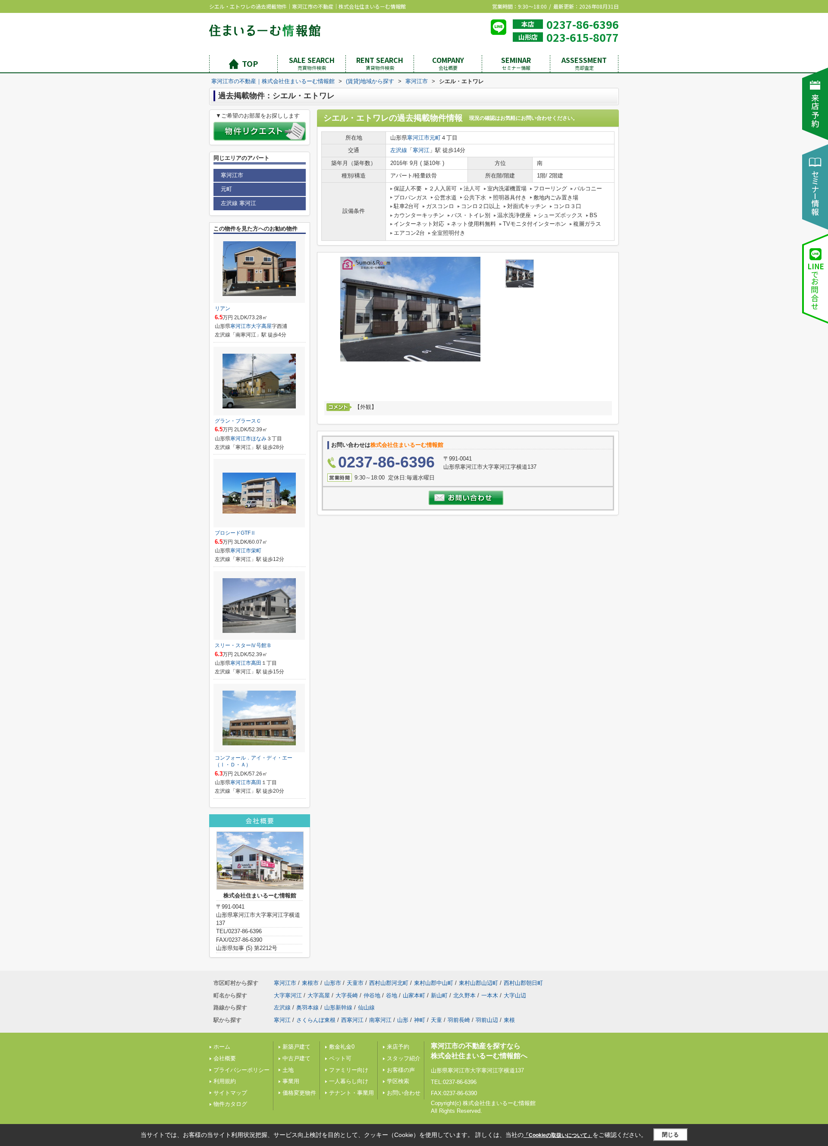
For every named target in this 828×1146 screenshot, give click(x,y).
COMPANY (448, 63)
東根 (509, 1020)
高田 (256, 663)
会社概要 (224, 1058)
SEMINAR (516, 63)
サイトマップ (230, 1093)
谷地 (391, 995)
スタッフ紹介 (403, 1058)
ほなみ (259, 439)
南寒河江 (380, 1020)
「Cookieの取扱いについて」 (558, 1135)
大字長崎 (347, 995)
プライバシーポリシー (241, 1070)
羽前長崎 (459, 1020)
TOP (250, 63)
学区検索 (398, 1081)
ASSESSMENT (584, 63)
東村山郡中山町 (433, 983)
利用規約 (224, 1081)
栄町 (256, 551)
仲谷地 (372, 995)
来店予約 (398, 1046)
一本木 (489, 995)
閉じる (670, 1134)
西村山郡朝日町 (523, 983)
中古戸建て (296, 1058)
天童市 (355, 983)
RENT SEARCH (379, 63)
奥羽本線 (307, 1007)
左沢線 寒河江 (238, 203)
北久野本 (464, 995)
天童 (436, 1020)
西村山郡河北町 (388, 983)
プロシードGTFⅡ (235, 533)
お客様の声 (401, 1070)
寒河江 (421, 150)
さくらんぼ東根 (316, 1020)
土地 (288, 1070)
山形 (402, 1020)
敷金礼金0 (341, 1046)
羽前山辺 (487, 1020)
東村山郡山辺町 (478, 983)
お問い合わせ (403, 1093)
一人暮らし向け (348, 1081)
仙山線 (366, 1007)
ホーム (221, 1046)
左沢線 (398, 150)
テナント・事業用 (351, 1093)
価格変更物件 (299, 1093)
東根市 (310, 983)
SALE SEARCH (312, 63)
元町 (435, 137)
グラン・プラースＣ (238, 421)
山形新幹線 (338, 1007)
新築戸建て (296, 1046)
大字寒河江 (288, 995)
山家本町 (414, 995)
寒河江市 (418, 137)
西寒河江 (352, 1020)
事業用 (290, 1081)
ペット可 (340, 1058)
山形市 (332, 983)
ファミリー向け (348, 1070)
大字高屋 (261, 326)
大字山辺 (515, 995)
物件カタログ (230, 1104)
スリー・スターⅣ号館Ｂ (243, 645)
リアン (222, 308)
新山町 (439, 995)
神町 (419, 1020)
